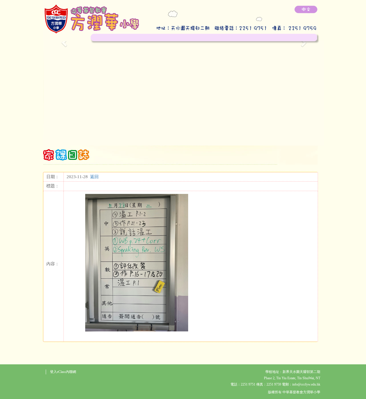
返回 (94, 176)
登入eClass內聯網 (63, 372)
